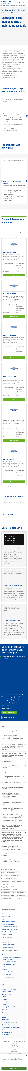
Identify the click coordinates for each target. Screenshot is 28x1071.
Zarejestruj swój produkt (8, 944)
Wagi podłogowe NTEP (7, 887)
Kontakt (4, 1017)
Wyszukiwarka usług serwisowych (11, 1027)
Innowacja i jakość (7, 1001)
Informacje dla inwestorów (9, 1007)
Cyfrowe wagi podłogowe (8, 869)
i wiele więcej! (5, 708)
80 (21, 486)
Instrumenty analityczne (8, 924)
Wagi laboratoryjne (7, 914)
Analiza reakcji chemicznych (9, 926)
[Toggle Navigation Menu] (26, 2)
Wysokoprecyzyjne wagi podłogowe (10, 898)
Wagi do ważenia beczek (8, 881)
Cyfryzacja (4, 996)
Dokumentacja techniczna (9, 961)
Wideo (4, 966)
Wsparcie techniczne (7, 947)
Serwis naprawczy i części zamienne (11, 694)
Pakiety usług (5, 705)
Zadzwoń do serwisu (9, 717)
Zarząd (4, 1004)
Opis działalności (6, 994)
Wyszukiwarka (6, 1019)
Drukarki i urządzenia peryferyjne (10, 872)
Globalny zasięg (6, 999)
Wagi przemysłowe (7, 916)
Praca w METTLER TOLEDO (9, 989)
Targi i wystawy (7, 974)
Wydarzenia (5, 969)
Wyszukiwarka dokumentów (9, 1022)
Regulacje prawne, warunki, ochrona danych (14, 1047)
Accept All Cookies (14, 1068)
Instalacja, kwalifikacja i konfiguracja (11, 702)
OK (14, 542)
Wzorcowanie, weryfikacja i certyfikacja (11, 697)
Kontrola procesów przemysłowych (11, 929)
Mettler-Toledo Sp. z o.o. (8, 1034)
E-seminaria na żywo (8, 977)
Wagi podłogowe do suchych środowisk (11, 884)
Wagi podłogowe (21, 881)
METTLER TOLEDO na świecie (14, 1053)
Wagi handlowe (6, 919)
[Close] (26, 1055)
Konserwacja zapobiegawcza (9, 700)
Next (27, 116)
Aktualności (5, 1009)
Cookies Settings (14, 1046)
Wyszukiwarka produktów (8, 1024)
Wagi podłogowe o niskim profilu (10, 889)
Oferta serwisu (5, 942)
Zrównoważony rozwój (8, 991)
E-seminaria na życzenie (9, 964)
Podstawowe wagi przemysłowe (9, 875)
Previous (1, 116)
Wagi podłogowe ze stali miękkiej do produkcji (13, 892)
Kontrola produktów (7, 931)
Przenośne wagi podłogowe (8, 878)
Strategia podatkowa (7, 1032)
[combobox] (21, 236)
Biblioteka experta (6, 954)
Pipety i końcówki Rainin (8, 921)
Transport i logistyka (7, 934)
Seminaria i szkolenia (8, 972)
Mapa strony (14, 1051)
